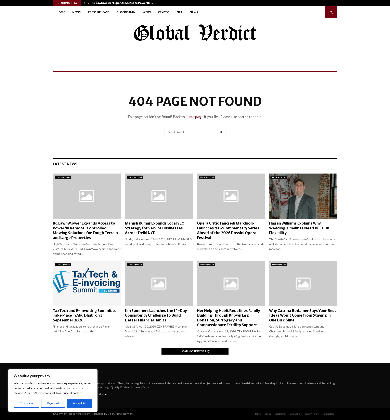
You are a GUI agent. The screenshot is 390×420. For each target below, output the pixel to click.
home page (194, 116)
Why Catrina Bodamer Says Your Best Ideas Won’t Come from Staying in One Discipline (302, 315)
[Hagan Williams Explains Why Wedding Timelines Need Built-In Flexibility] (303, 196)
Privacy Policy (311, 413)
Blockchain (126, 12)
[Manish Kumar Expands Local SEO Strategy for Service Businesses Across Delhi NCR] (159, 196)
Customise (27, 403)
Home (60, 12)
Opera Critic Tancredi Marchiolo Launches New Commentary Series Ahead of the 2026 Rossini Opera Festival (228, 230)
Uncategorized (63, 177)
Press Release (98, 12)
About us (295, 413)
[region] (53, 390)
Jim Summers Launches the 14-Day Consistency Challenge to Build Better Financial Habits (156, 315)
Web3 (147, 12)
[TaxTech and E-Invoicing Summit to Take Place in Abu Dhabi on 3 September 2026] (87, 283)
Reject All (53, 403)
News (76, 12)
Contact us (328, 413)
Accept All (79, 403)
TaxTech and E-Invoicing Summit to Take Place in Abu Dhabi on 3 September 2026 (85, 315)
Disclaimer (280, 413)
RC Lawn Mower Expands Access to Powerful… (122, 3)
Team (268, 413)
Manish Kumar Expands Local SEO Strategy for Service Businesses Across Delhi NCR (154, 228)
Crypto (163, 12)
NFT (179, 12)
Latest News (65, 164)
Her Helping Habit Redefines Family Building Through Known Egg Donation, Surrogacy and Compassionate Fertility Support (228, 317)
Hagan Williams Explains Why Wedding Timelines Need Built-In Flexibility (299, 228)
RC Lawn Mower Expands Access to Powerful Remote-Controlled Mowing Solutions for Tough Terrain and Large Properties (85, 230)
